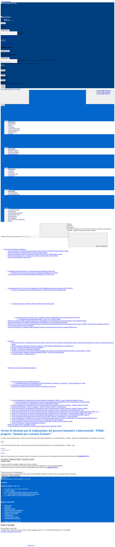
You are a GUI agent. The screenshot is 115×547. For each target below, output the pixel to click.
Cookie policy (8, 505)
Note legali (7, 507)
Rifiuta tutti (15, 459)
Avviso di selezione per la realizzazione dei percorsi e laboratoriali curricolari (36, 403)
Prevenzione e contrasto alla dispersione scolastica (22, 368)
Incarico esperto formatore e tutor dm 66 (19, 257)
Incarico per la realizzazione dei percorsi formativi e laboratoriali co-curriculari (34, 386)
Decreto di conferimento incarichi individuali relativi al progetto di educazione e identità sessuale (39, 290)
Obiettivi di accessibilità (11, 513)
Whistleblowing (8, 515)
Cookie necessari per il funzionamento (12, 472)
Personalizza (4, 459)
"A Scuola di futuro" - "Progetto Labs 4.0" (24, 354)
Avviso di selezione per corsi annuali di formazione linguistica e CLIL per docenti (31, 274)
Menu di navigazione (101, 246)
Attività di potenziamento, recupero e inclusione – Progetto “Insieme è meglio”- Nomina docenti (39, 406)
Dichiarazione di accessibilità (12, 512)
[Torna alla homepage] (57, 89)
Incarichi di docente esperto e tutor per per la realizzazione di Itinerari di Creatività (35, 273)
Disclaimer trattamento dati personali (11, 531)
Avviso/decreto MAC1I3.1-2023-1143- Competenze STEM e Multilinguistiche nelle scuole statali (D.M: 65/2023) (40, 288)
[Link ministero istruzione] (9, 3)
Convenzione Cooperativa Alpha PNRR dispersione (26, 385)
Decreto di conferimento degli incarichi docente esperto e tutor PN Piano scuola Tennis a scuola (35, 254)
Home (70, 224)
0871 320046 (10, 490)
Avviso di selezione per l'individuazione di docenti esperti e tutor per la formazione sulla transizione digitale (38, 251)
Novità (70, 225)
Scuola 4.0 (11, 341)
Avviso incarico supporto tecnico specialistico (21, 325)
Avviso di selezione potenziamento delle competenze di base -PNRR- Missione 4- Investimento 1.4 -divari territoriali (44, 416)
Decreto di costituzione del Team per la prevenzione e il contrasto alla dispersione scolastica (37, 419)
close (2, 105)
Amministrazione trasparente (12, 518)
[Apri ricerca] (100, 97)
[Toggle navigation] (15, 97)
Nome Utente (21, 32)
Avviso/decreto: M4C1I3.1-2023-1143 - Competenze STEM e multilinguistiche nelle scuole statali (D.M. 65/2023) (47, 317)
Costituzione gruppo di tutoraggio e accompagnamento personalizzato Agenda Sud (31, 271)
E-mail (19, 60)
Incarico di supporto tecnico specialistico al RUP (21, 424)
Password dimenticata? (7, 37)
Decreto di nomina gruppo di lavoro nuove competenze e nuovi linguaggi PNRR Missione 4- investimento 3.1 (43, 346)
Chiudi (3, 70)
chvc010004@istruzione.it (23, 492)
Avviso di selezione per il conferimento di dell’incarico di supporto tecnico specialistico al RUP (35, 426)
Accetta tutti (28, 459)
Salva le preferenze (15, 475)
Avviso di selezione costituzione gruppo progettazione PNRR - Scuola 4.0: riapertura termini (38, 352)
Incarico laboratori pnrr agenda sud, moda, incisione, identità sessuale (27, 252)
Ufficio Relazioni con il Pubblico (13, 510)
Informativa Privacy (10, 508)
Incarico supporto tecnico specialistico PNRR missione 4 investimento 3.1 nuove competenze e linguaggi (37, 322)
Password (20, 34)
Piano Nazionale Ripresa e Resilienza (15, 249)
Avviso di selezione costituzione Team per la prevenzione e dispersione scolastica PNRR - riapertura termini (42, 421)
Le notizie (71, 227)
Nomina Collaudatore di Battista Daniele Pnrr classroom (27, 347)
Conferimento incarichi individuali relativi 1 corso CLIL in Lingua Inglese (40, 319)
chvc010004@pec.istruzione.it (23, 494)
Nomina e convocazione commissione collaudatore (26, 349)
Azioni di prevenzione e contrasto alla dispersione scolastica (28, 423)
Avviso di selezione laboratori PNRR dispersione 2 (26, 381)
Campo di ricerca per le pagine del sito (11, 236)
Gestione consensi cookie (11, 517)
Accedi (3, 23)
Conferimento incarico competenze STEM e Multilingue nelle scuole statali (33, 303)
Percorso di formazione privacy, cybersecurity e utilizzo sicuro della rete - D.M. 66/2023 (33, 255)
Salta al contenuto (6, 1)
